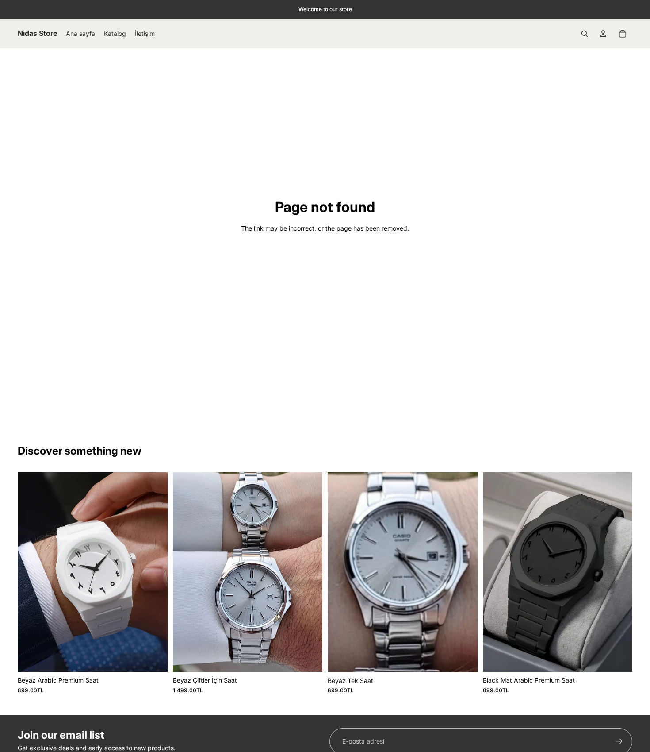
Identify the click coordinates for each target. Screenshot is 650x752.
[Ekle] (154, 658)
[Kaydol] (619, 741)
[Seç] (464, 659)
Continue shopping (325, 261)
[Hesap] (603, 33)
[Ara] (584, 33)
